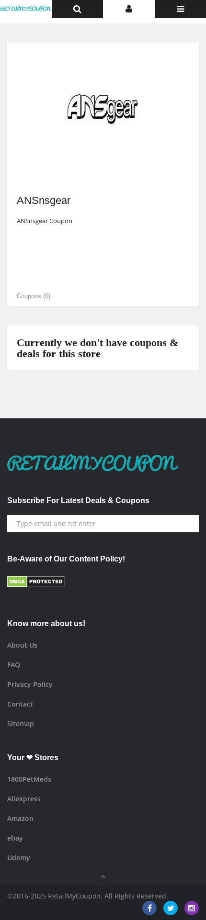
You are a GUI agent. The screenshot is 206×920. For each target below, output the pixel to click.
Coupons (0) (33, 296)
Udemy (18, 857)
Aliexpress (24, 798)
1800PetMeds (29, 779)
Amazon (20, 818)
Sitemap (20, 723)
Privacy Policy (30, 684)
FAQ (13, 664)
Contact (20, 703)
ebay (15, 837)
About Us (22, 645)
